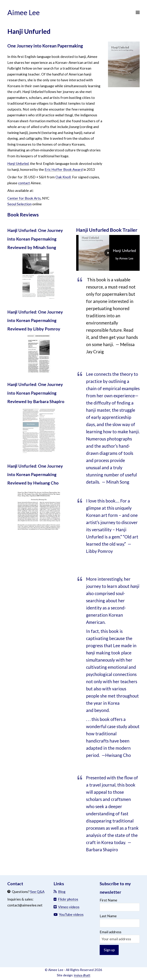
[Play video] (108, 253)
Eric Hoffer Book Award (64, 169)
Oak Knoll (63, 177)
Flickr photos (68, 899)
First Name (108, 900)
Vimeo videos (68, 907)
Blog (61, 892)
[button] (138, 12)
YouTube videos (71, 914)
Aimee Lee (23, 12)
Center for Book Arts (24, 198)
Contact (15, 883)
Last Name (108, 916)
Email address (110, 932)
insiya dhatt (82, 975)
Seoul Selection (19, 204)
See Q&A (37, 892)
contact (24, 183)
